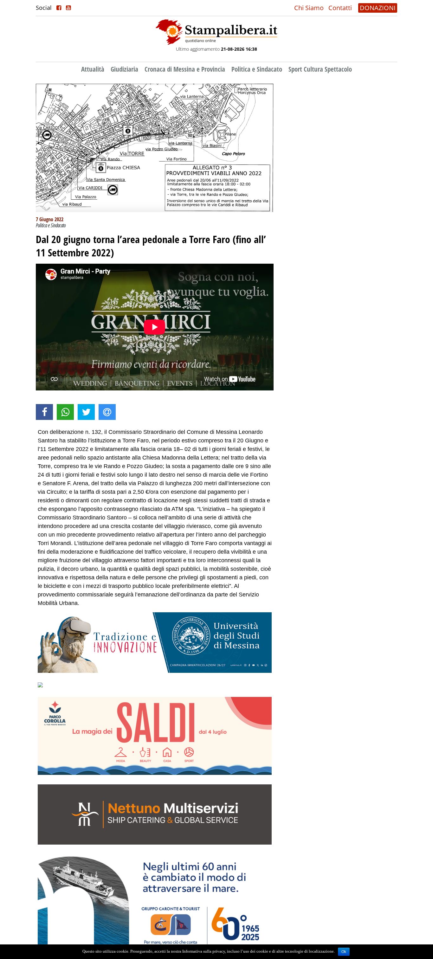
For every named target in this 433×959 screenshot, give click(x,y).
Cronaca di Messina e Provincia (185, 69)
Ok (343, 951)
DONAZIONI (378, 7)
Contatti (340, 7)
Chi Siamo (309, 7)
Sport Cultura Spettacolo (320, 69)
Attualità (92, 69)
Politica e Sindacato (256, 69)
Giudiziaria (124, 69)
